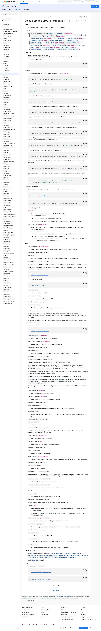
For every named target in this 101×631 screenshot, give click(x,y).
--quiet (40, 557)
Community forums (46, 609)
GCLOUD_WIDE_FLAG (73, 49)
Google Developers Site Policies (45, 598)
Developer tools (41, 16)
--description (49, 44)
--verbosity (71, 557)
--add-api (64, 35)
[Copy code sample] (86, 64)
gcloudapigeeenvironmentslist (40, 331)
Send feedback (82, 21)
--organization (58, 33)
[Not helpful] (87, 17)
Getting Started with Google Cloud (69, 612)
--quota (32, 47)
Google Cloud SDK (11, 6)
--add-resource (71, 38)
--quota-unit (65, 47)
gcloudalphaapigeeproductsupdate (41, 572)
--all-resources (59, 38)
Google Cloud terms (45, 624)
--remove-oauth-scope (58, 45)
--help (61, 555)
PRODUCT (50, 33)
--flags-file (41, 555)
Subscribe (83, 628)
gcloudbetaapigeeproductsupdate (41, 579)
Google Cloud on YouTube (87, 617)
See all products (25, 609)
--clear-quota (81, 45)
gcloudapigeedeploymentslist (39, 275)
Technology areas (24, 1)
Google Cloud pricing (26, 612)
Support (43, 612)
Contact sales (25, 617)
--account (67, 553)
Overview (4, 9)
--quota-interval (45, 47)
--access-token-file (56, 553)
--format (55, 555)
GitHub (62, 609)
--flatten (49, 555)
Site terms (36, 624)
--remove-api (76, 35)
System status (44, 617)
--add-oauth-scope (35, 45)
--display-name (34, 35)
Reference (18, 9)
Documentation (32, 16)
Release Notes (44, 614)
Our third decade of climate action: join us (60, 624)
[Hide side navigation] (17, 628)
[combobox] (64, 1)
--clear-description (36, 44)
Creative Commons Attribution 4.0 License (62, 596)
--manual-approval (72, 40)
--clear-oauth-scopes (72, 44)
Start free (94, 6)
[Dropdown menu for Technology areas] (30, 2)
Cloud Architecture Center (67, 617)
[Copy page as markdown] (69, 21)
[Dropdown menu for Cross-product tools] (46, 2)
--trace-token (48, 557)
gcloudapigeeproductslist (39, 195)
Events (82, 612)
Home (26, 16)
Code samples (64, 614)
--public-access (61, 49)
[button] (9, 26)
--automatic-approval (57, 40)
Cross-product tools (38, 1)
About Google (25, 624)
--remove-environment (36, 38)
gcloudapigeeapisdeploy (38, 285)
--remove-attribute (70, 42)
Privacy (31, 624)
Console (77, 1)
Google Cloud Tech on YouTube (88, 619)
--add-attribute (49, 42)
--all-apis (55, 35)
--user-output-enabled (60, 557)
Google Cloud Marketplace (28, 614)
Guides (11, 9)
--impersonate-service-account (73, 555)
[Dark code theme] (84, 64)
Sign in (97, 1)
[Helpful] (84, 17)
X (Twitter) (83, 614)
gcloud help (35, 560)
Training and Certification (67, 619)
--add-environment (49, 36)
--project (34, 557)
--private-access (49, 49)
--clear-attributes (35, 42)
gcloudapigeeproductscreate (39, 66)
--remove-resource (35, 40)
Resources (26, 9)
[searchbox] (10, 14)
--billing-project (76, 553)
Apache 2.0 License (26, 598)
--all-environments (36, 36)
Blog (82, 609)
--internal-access (35, 49)
